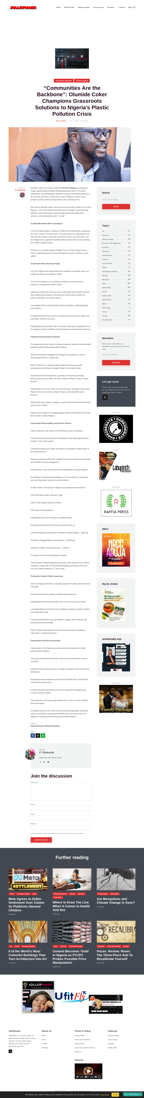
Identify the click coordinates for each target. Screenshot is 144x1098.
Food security (98, 7)
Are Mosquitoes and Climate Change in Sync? (116, 900)
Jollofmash (64, 1091)
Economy (105, 247)
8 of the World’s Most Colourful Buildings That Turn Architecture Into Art (28, 955)
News (104, 283)
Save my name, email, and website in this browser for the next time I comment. (58, 833)
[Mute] (96, 1077)
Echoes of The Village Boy (111, 243)
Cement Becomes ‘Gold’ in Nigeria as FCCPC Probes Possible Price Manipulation (71, 956)
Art (103, 231)
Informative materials (64, 81)
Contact (122, 7)
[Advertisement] (72, 31)
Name (33, 804)
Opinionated (106, 287)
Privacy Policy (79, 1035)
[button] (88, 1071)
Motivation (105, 279)
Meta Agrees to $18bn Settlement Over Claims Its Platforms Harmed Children (26, 904)
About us (78, 1052)
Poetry (104, 292)
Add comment (61, 121)
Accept (115, 1095)
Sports (104, 304)
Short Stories (106, 300)
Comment (34, 782)
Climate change (84, 7)
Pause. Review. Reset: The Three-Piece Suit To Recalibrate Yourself (115, 955)
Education (105, 251)
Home (58, 7)
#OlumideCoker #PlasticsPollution (45, 726)
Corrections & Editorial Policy (85, 1048)
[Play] (77, 1077)
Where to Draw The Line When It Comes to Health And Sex (71, 906)
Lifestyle (105, 275)
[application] (88, 1071)
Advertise (45, 1048)
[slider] (87, 1076)
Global (104, 267)
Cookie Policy (79, 1044)
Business (105, 235)
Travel (104, 312)
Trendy (104, 316)
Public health (69, 7)
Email (33, 814)
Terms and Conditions (82, 1039)
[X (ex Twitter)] (105, 397)
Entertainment (107, 255)
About (44, 1035)
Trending (110, 7)
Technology (106, 308)
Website (33, 824)
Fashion (105, 259)
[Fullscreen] (99, 1077)
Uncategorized (107, 320)
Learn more (105, 1095)
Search (116, 206)
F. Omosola (46, 752)
